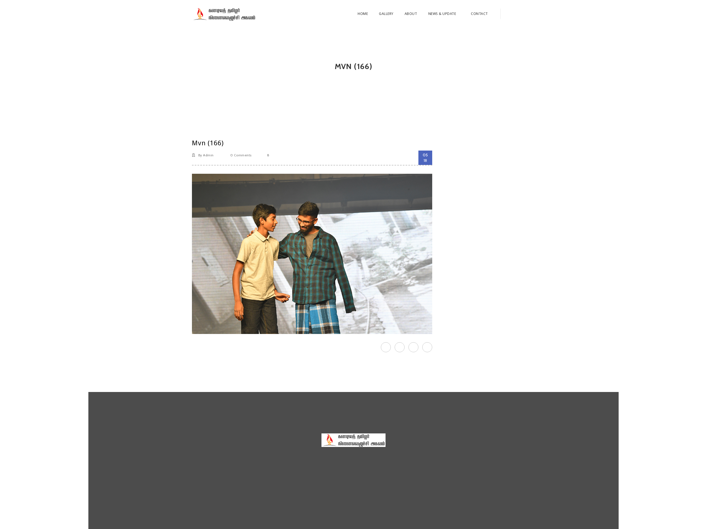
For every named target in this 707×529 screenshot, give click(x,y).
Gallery (386, 14)
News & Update (442, 14)
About (411, 14)
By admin (205, 155)
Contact (479, 14)
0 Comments (240, 155)
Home (363, 14)
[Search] (507, 14)
